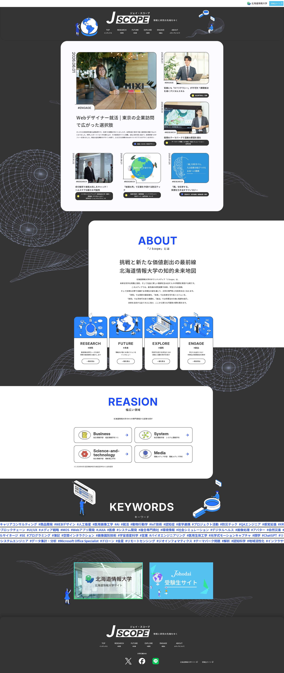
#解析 (97, 541)
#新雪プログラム (216, 535)
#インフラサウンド (150, 541)
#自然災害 (160, 530)
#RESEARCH (170, 132)
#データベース (179, 530)
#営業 (29, 535)
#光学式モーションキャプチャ (115, 535)
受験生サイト (275, 3)
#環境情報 (53, 530)
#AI (17, 524)
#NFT (202, 524)
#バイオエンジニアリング (52, 535)
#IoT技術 (56, 524)
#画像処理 (128, 530)
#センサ (191, 524)
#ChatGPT (154, 535)
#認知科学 (110, 541)
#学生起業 (273, 541)
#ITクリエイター (201, 541)
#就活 (25, 524)
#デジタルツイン (258, 530)
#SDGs (220, 541)
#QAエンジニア (150, 524)
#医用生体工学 (82, 535)
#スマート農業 (239, 535)
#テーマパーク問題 (78, 541)
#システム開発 (13, 530)
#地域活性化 (127, 541)
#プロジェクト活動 (105, 524)
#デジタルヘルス (108, 530)
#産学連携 (84, 524)
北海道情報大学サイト (188, 662)
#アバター (144, 530)
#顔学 (141, 535)
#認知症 (69, 524)
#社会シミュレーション (78, 530)
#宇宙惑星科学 (13, 535)
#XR (181, 524)
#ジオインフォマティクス (45, 541)
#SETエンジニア (176, 541)
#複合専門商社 (35, 530)
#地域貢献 (196, 535)
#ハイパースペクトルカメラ (245, 541)
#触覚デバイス (200, 530)
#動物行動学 (39, 524)
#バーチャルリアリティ (228, 530)
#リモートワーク (175, 535)
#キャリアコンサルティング (255, 524)
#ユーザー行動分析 (221, 524)
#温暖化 (256, 535)
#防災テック (129, 524)
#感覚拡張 (170, 524)
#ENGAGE (84, 108)
